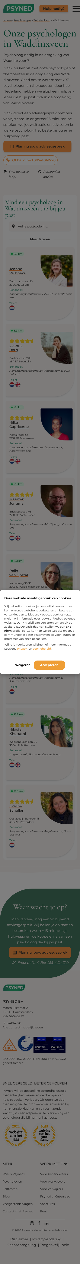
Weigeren (23, 665)
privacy (22, 648)
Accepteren (49, 665)
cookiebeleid (42, 648)
